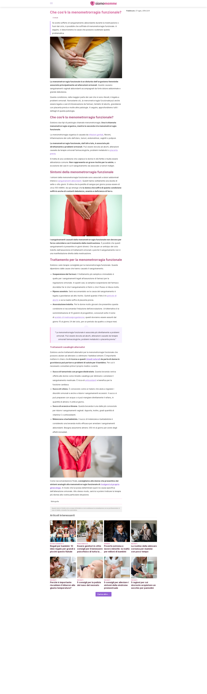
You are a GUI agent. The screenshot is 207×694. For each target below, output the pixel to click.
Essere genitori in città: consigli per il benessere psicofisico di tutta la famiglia (90, 549)
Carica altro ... (103, 594)
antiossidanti (90, 380)
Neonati (134, 543)
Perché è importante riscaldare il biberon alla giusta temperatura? (62, 585)
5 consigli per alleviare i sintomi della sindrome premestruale (116, 585)
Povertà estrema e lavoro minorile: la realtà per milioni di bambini (116, 549)
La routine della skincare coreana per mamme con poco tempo (144, 549)
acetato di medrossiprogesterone (69, 317)
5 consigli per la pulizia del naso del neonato (89, 583)
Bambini (107, 543)
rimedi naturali (93, 359)
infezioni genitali (96, 135)
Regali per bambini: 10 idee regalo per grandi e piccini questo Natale (62, 549)
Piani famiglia (82, 543)
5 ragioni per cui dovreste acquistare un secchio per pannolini (143, 585)
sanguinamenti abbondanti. (70, 181)
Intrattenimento (57, 543)
